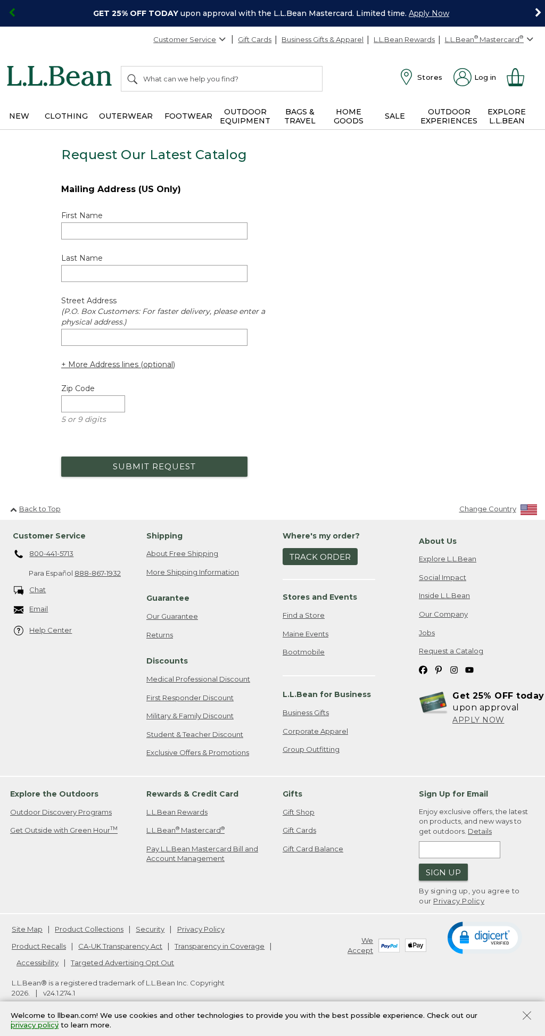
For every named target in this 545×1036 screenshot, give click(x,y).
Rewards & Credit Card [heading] (192, 794)
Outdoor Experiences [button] (448, 116)
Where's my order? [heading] (321, 536)
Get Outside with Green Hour (64, 829)
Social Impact (442, 577)
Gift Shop (299, 812)
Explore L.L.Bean (447, 558)
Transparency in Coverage (220, 946)
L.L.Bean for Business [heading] (327, 694)
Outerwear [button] (126, 116)
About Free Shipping (182, 553)
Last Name (82, 258)
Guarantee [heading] (167, 598)
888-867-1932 (98, 573)
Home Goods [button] (349, 116)
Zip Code (78, 388)
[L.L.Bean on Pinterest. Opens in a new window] (438, 669)
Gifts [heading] (292, 794)
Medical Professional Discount (198, 679)
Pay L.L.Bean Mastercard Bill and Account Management (202, 853)
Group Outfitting (311, 749)
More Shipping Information (192, 572)
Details (480, 831)
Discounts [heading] (167, 661)
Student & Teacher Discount (194, 734)
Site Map (27, 929)
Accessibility (37, 962)
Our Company (443, 614)
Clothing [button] (66, 116)
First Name (82, 215)
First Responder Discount (190, 697)
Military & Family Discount (190, 715)
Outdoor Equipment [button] (245, 116)
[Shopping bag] (520, 77)
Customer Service (184, 39)
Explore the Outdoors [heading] (54, 794)
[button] (484, 937)
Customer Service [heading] (49, 536)
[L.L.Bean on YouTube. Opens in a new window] (469, 669)
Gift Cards (254, 39)
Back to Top (40, 508)
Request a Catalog (451, 651)
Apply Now (429, 13)
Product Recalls (39, 946)
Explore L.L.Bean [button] (507, 116)
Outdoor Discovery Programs (61, 812)
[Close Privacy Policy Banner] (526, 1016)
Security (150, 929)
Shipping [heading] (164, 536)
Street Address (163, 311)
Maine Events (305, 633)
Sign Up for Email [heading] (453, 794)
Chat (37, 589)
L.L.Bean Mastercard (185, 829)
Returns (159, 635)
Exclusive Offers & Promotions (197, 752)
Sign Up (443, 872)
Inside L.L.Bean (444, 595)
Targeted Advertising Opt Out (122, 962)
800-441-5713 (51, 553)
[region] (272, 13)
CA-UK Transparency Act (120, 946)
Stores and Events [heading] (320, 597)
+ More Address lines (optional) (118, 364)
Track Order (320, 557)
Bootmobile (304, 652)
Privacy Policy (458, 901)
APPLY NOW (478, 720)
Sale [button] (395, 116)
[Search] (133, 78)
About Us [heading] (438, 541)
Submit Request (154, 466)
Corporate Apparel (315, 731)
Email (38, 608)
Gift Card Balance (313, 848)
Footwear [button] (188, 116)
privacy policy (35, 1025)
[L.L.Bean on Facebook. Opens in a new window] (423, 669)
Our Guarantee (172, 616)
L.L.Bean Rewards (404, 39)
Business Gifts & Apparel (323, 39)
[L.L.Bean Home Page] (62, 77)
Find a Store (304, 615)
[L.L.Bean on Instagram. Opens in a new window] (454, 669)
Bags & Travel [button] (300, 116)
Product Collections (89, 929)
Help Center (50, 630)
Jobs (427, 632)
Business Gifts (306, 712)
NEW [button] (19, 116)
